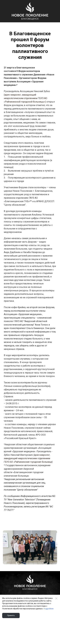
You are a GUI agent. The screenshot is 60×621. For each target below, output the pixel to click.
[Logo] (30, 11)
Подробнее (48, 609)
